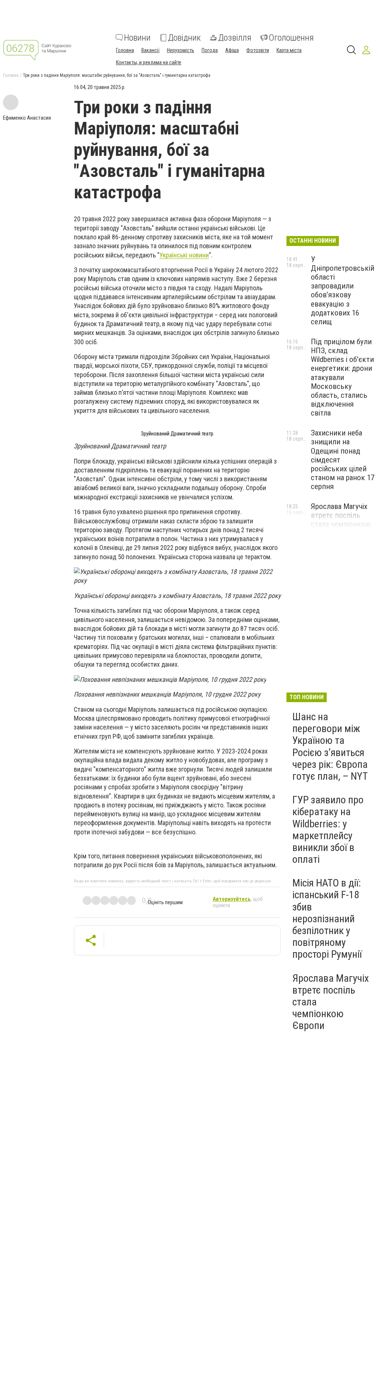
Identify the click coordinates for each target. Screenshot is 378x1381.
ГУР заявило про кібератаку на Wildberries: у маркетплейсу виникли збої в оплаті (328, 829)
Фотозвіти (257, 50)
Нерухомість (180, 50)
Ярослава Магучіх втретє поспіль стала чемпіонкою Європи (341, 519)
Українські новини (184, 255)
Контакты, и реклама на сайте (148, 62)
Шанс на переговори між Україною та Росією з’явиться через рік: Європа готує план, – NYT (330, 746)
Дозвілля (234, 37)
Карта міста (289, 50)
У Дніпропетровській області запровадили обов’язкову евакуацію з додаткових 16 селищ (342, 290)
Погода (210, 50)
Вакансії (150, 50)
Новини (137, 37)
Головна (125, 50)
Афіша (232, 50)
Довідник (184, 37)
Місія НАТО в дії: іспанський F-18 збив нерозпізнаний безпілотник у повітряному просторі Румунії (327, 918)
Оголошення (291, 37)
